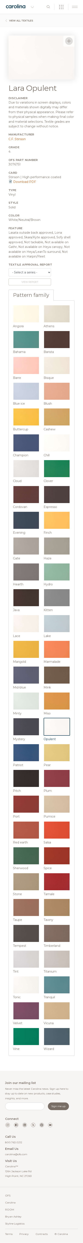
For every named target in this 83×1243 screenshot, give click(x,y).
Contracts (42, 1234)
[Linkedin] (24, 1125)
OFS (7, 1195)
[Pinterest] (41, 1125)
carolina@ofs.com (16, 1154)
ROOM (9, 1209)
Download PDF (24, 182)
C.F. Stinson (17, 139)
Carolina (10, 1202)
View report (29, 281)
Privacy (24, 1234)
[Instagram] (7, 1125)
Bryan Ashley (13, 1216)
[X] (33, 1125)
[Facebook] (16, 1125)
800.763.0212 (13, 1142)
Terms (9, 1234)
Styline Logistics (14, 1223)
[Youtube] (50, 1125)
